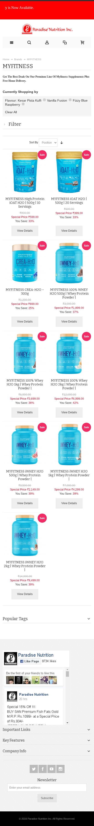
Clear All (11, 112)
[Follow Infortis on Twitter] (34, 769)
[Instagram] (60, 769)
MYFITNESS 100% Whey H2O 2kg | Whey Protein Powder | (69, 384)
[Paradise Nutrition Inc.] (47, 29)
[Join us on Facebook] (43, 769)
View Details (25, 230)
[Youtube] (51, 769)
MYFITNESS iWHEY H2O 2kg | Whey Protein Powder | (25, 566)
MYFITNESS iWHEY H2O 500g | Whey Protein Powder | (24, 475)
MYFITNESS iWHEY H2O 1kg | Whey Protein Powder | (69, 475)
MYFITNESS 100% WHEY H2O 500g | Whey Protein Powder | (69, 293)
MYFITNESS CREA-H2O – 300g (25, 292)
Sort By (33, 142)
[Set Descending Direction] (61, 142)
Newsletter (47, 780)
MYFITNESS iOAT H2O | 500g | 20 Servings (69, 201)
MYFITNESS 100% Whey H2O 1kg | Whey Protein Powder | (25, 384)
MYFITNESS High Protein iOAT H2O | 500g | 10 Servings (24, 203)
